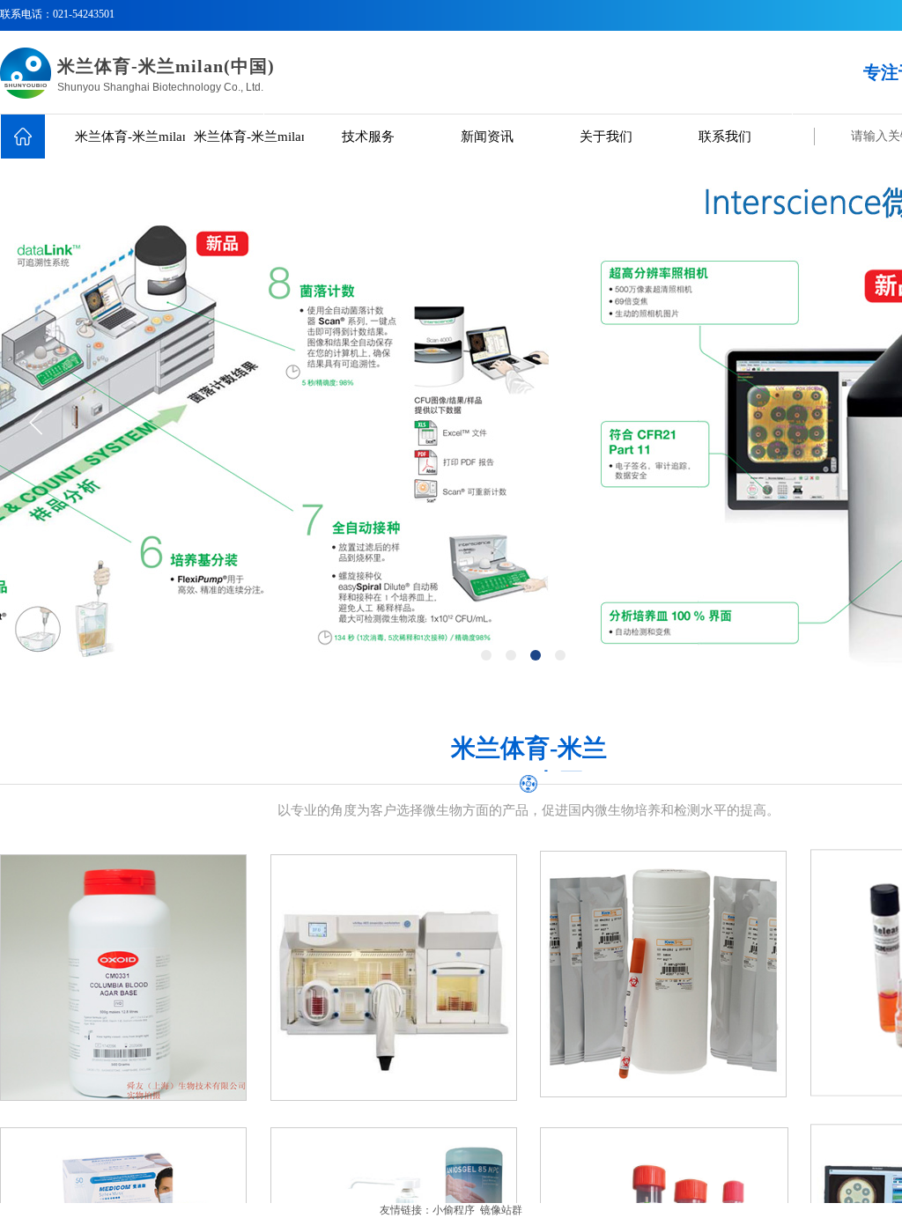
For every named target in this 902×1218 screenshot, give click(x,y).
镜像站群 (501, 1210)
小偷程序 (454, 1210)
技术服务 (368, 136)
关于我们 (606, 136)
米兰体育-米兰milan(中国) (130, 136)
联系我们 (725, 136)
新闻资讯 (487, 136)
